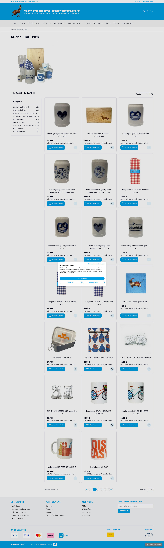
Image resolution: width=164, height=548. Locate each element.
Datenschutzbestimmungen (96, 264)
